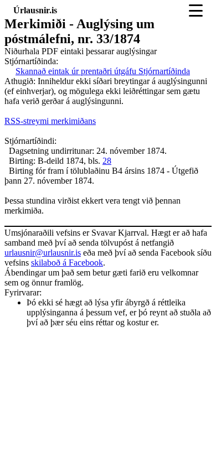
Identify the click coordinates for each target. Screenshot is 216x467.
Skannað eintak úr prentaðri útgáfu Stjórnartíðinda (103, 71)
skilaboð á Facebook (67, 262)
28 (106, 160)
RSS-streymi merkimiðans (50, 121)
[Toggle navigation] (196, 10)
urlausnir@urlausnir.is (42, 252)
